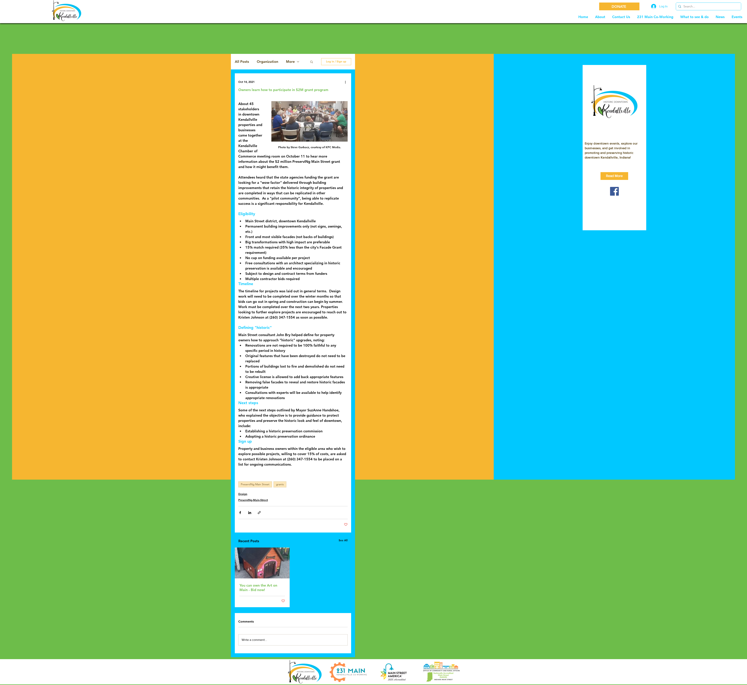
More (290, 61)
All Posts (242, 61)
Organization (267, 61)
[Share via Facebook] (240, 512)
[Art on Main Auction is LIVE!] (262, 562)
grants (280, 484)
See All (343, 540)
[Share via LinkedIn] (250, 512)
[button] (311, 61)
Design (242, 494)
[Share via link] (259, 512)
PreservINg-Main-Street (253, 500)
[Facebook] (614, 191)
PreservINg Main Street (255, 484)
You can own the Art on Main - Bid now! (258, 587)
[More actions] (345, 82)
